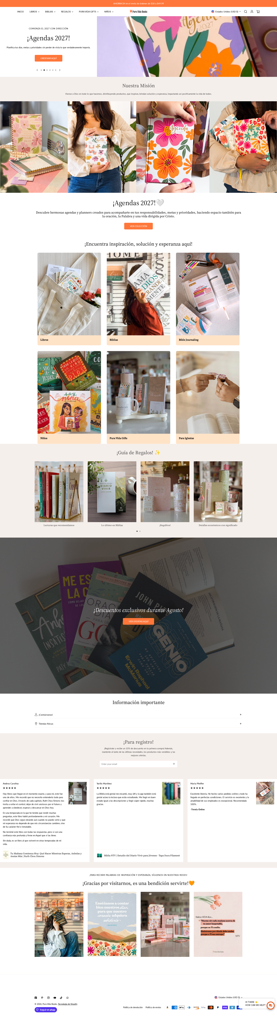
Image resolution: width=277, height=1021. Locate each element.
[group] (187, 46)
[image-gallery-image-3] (165, 924)
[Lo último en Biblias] (112, 491)
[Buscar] (245, 11)
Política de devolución (133, 1007)
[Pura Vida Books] (138, 11)
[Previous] (37, 70)
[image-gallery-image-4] (218, 924)
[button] (258, 11)
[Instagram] (48, 998)
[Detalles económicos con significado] (218, 491)
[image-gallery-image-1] (59, 924)
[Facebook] (36, 998)
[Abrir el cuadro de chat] (271, 1005)
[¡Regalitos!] (165, 491)
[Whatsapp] (67, 998)
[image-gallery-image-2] (112, 924)
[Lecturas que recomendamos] (59, 491)
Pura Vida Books (50, 1004)
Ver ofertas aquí (138, 621)
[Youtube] (55, 998)
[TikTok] (61, 998)
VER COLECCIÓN (138, 226)
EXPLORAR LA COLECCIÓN (48, 64)
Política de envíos (153, 1007)
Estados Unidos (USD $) (226, 11)
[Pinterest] (42, 998)
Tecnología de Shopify (67, 1004)
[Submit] (173, 764)
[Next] (59, 70)
